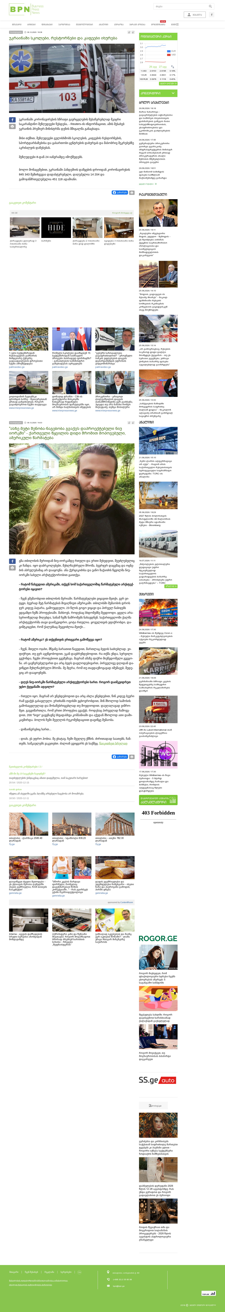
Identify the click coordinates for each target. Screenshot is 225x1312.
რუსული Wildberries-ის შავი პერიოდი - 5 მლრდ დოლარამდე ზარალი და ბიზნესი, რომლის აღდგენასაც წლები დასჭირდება (154, 783)
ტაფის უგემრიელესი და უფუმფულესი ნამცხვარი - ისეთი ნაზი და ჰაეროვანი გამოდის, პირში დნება (114, 885)
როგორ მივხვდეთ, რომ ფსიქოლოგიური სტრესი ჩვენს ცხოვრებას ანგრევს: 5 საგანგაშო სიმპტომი (157, 978)
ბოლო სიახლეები (154, 102)
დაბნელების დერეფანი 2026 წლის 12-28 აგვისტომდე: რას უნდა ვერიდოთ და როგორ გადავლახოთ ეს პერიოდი (156, 1191)
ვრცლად (170, 586)
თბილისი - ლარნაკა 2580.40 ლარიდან (25, 839)
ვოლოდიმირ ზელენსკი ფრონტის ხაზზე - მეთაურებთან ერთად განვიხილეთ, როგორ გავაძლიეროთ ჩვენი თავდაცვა (28, 400)
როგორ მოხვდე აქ (122, 213)
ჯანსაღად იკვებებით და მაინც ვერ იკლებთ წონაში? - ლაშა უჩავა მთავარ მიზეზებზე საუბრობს (113, 938)
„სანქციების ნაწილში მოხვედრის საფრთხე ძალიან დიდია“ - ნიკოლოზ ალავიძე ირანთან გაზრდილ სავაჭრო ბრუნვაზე (156, 409)
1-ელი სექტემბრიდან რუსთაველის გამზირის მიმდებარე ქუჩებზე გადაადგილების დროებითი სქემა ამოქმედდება (26, 358)
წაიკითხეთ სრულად (113, 743)
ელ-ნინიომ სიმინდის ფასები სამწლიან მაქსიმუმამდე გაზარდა (153, 174)
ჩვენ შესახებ (31, 1272)
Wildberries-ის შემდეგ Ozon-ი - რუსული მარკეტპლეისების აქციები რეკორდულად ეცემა (156, 638)
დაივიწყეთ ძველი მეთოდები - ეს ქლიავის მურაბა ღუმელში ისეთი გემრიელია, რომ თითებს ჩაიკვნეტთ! (28, 885)
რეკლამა (49, 1272)
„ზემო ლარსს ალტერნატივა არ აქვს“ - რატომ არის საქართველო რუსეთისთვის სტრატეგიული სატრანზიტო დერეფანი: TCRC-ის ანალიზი (155, 469)
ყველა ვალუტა (167, 83)
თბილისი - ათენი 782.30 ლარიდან (109, 839)
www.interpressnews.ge (21, 408)
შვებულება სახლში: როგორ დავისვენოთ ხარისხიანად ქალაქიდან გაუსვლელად (155, 1017)
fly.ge (12, 844)
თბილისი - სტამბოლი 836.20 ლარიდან (69, 839)
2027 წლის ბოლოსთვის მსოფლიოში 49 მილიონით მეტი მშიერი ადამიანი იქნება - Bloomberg (154, 520)
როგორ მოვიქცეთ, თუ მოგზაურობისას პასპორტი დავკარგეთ (155, 1056)
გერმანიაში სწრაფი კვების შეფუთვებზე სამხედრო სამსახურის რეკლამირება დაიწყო (155, 686)
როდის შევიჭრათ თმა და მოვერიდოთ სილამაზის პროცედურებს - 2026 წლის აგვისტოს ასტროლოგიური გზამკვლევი (155, 1233)
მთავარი (13, 1272)
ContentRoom (126, 902)
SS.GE (15, 213)
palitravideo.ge (17, 367)
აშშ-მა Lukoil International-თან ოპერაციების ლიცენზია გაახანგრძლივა (155, 733)
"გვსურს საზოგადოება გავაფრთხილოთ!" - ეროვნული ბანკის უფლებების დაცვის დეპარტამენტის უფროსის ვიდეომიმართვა (113, 358)
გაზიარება (122, 192)
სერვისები (66, 1272)
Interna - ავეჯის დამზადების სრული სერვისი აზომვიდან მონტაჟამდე (25, 937)
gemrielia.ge (15, 893)
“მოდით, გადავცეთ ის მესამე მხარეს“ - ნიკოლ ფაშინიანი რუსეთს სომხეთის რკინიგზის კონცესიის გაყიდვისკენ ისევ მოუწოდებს (153, 302)
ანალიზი (146, 422)
